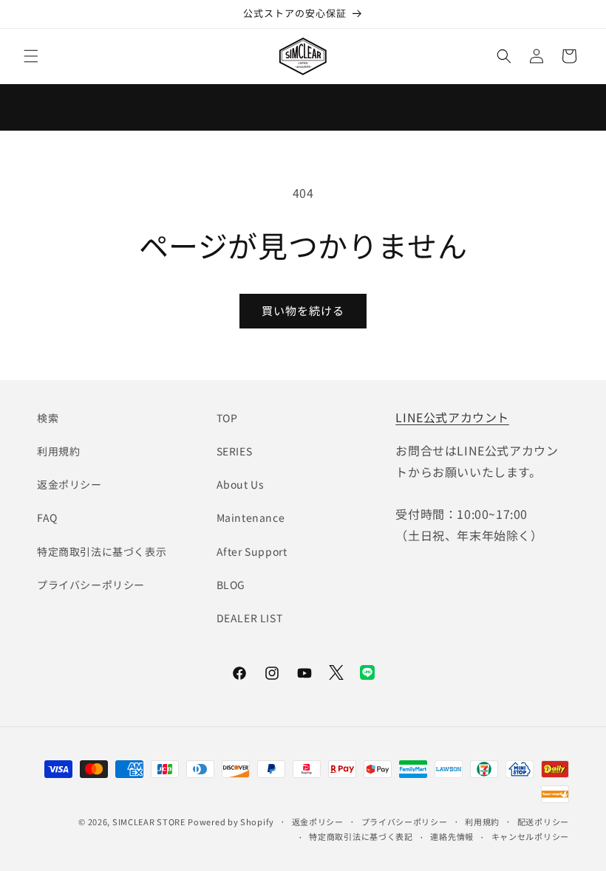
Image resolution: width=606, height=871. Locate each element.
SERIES (235, 451)
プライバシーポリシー (91, 584)
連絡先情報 (452, 836)
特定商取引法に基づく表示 (101, 551)
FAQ (47, 517)
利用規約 (58, 451)
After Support (252, 551)
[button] (31, 56)
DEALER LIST (250, 617)
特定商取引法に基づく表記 (360, 836)
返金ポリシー (69, 484)
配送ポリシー (543, 821)
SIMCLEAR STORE (148, 821)
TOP (227, 417)
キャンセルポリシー (530, 836)
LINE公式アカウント (452, 417)
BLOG (231, 584)
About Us (241, 484)
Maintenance (251, 517)
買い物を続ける (303, 310)
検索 (47, 417)
